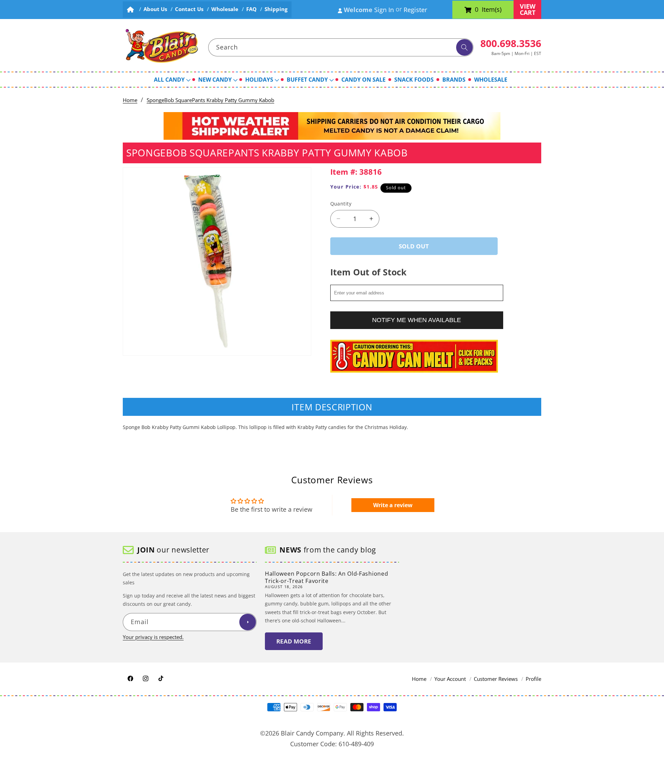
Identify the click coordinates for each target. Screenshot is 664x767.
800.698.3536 (510, 43)
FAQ (251, 9)
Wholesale (224, 9)
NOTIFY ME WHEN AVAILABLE (416, 319)
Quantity (341, 203)
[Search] (464, 47)
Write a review (393, 505)
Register (415, 10)
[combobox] (341, 47)
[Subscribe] (247, 622)
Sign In (384, 10)
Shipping (276, 9)
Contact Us (189, 9)
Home (130, 100)
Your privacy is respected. (153, 637)
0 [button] (476, 10)
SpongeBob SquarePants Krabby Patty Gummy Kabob (210, 100)
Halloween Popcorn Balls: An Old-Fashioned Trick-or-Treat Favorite (326, 577)
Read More (293, 641)
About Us (155, 9)
